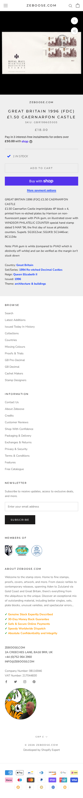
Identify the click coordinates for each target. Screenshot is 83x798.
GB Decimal (12, 367)
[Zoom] (74, 20)
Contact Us (12, 402)
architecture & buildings (30, 284)
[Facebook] (6, 681)
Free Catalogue (14, 469)
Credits (9, 416)
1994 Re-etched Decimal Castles (40, 270)
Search (9, 313)
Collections (12, 333)
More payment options (41, 190)
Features (10, 462)
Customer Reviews (16, 422)
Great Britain (24, 265)
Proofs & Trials (14, 353)
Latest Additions (15, 320)
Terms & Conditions (17, 456)
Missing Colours (15, 347)
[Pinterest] (34, 681)
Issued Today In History (20, 327)
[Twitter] (15, 681)
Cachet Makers (14, 373)
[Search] (70, 5)
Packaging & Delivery (18, 436)
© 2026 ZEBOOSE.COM (41, 745)
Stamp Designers (15, 380)
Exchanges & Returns (18, 442)
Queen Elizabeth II (25, 274)
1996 (18, 279)
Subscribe (20, 519)
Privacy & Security (16, 449)
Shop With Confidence (19, 429)
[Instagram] (24, 681)
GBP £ (39, 736)
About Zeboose (14, 409)
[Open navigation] (6, 5)
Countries (11, 340)
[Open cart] (77, 5)
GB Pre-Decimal (15, 360)
